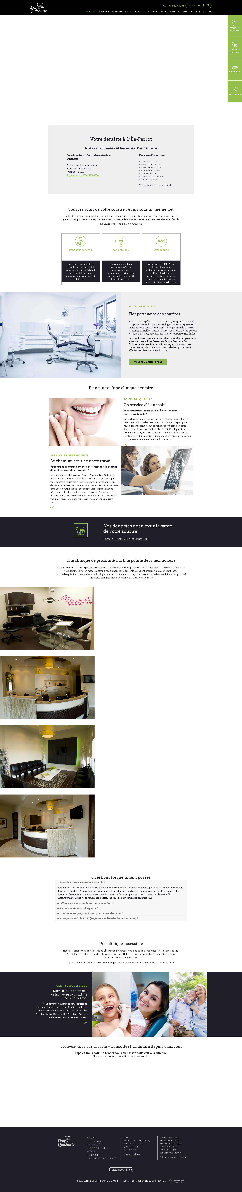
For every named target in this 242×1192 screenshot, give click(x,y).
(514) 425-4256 (130, 1149)
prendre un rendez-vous (148, 362)
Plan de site (93, 1154)
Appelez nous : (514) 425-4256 (83, 175)
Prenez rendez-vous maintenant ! (126, 539)
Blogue (182, 11)
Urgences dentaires (163, 11)
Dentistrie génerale (80, 249)
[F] (127, 1169)
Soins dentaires (121, 11)
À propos (104, 11)
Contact (195, 11)
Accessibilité (141, 11)
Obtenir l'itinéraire (132, 1154)
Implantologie (121, 249)
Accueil (91, 11)
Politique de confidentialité (102, 1158)
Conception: (145, 1180)
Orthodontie (161, 249)
